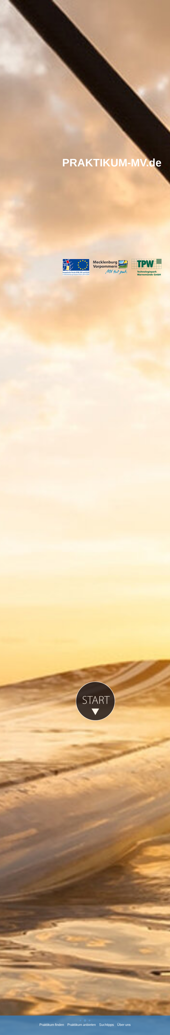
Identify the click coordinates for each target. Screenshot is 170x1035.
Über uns (124, 1025)
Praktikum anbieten (81, 1025)
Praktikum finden (51, 1025)
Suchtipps (106, 1025)
